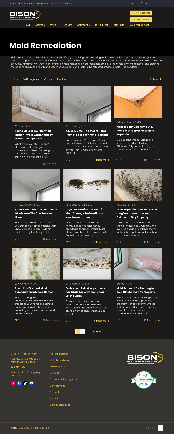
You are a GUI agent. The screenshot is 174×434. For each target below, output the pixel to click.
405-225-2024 (18, 367)
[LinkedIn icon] (149, 428)
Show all (156, 79)
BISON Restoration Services (28, 428)
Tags (49, 79)
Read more (52, 163)
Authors (63, 79)
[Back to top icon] (160, 428)
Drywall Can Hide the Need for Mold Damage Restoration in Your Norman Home (85, 213)
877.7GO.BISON (63, 3)
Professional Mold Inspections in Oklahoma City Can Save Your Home (36, 213)
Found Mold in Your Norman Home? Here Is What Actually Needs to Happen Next (34, 134)
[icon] (154, 428)
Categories (32, 79)
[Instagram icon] (152, 428)
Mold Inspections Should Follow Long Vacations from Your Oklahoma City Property (136, 213)
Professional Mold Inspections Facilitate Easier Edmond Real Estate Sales (85, 292)
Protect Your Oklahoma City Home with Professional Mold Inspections (135, 130)
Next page (95, 331)
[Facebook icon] (147, 428)
